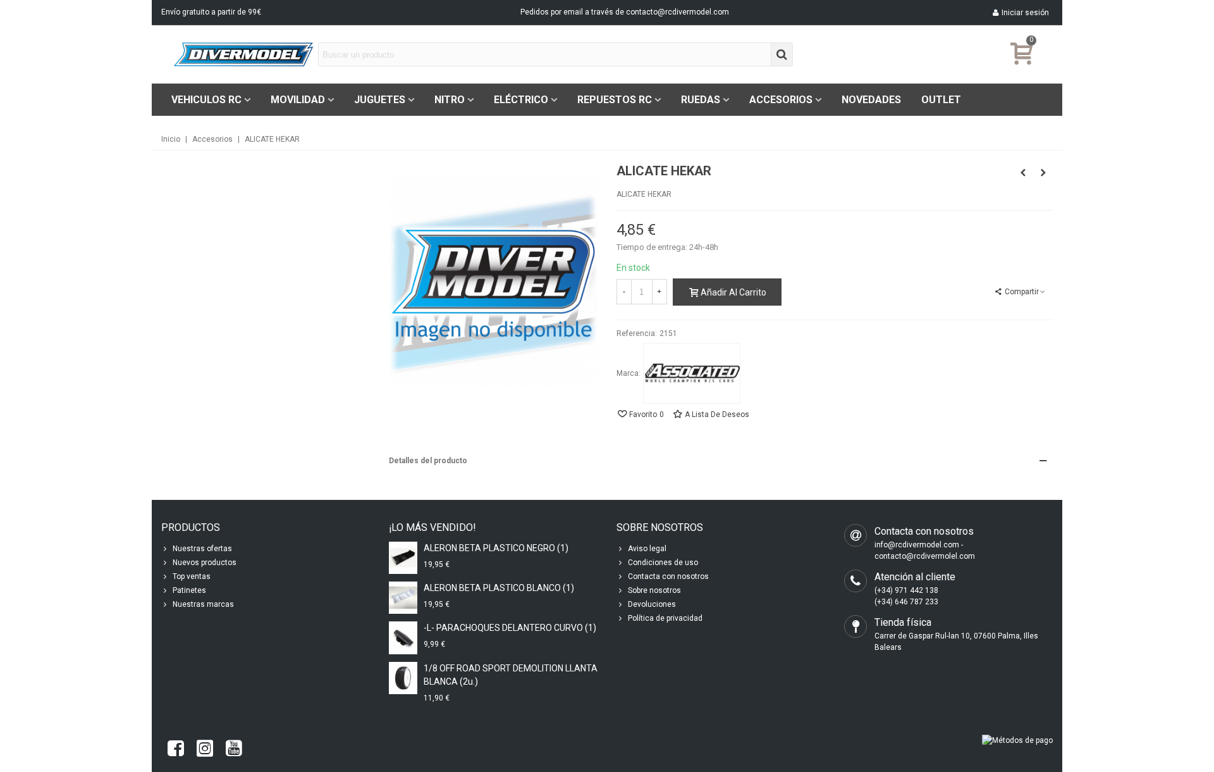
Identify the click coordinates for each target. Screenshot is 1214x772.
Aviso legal (647, 548)
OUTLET (941, 100)
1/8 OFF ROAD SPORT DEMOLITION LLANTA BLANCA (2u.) (511, 675)
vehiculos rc (206, 100)
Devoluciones (652, 604)
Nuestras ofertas (202, 548)
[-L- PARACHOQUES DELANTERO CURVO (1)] (403, 637)
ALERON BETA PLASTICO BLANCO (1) (499, 588)
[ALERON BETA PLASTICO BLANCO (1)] (403, 598)
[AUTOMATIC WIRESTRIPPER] (1023, 172)
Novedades (871, 100)
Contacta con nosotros (668, 576)
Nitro (449, 100)
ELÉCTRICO (521, 100)
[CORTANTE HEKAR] (1043, 172)
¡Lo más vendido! (432, 527)
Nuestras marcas (203, 604)
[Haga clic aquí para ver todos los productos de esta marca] (691, 373)
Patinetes (189, 590)
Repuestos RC (614, 100)
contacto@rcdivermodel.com (677, 12)
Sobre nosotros (654, 590)
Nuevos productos (204, 562)
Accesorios (780, 100)
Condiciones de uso (663, 562)
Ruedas (700, 100)
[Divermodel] (243, 54)
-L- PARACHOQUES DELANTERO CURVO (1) (510, 628)
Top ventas (192, 576)
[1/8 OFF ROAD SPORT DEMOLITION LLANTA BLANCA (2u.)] (403, 678)
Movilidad (298, 100)
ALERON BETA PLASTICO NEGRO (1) (496, 548)
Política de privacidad (665, 618)
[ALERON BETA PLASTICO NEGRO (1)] (403, 558)
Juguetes (379, 100)
